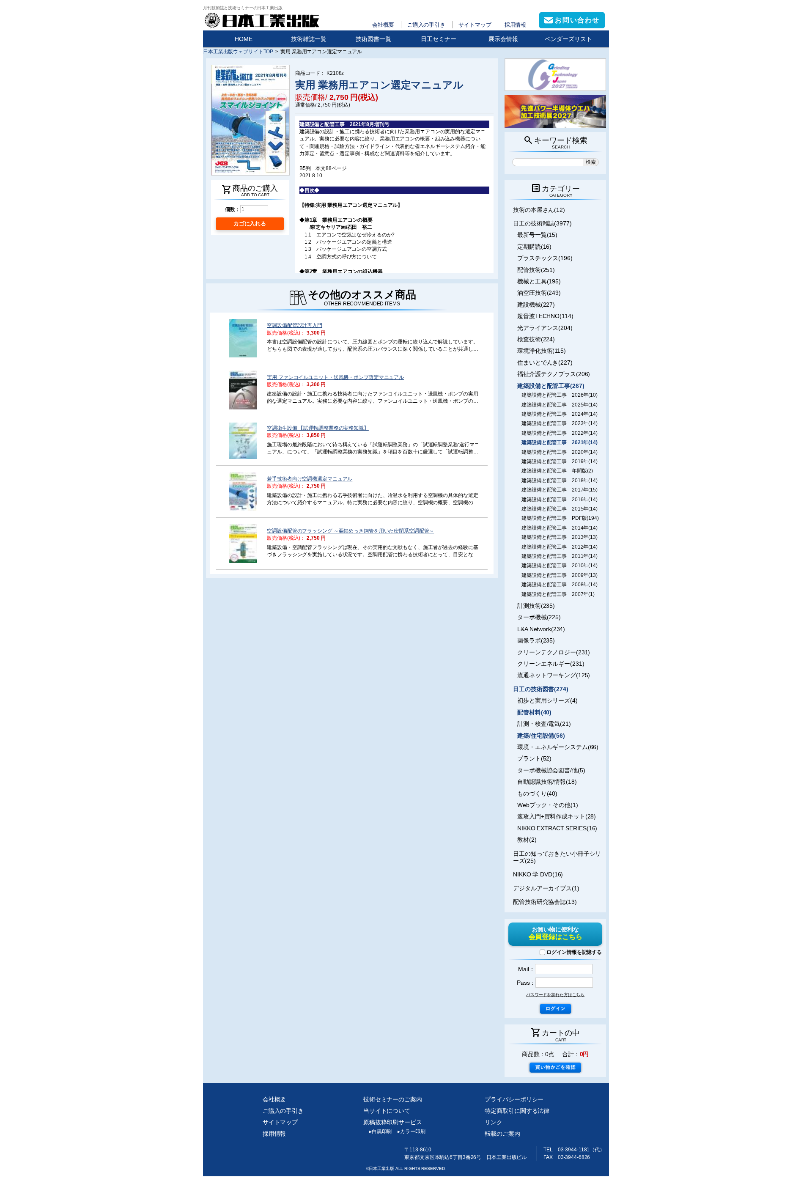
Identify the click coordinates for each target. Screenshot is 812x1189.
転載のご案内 (502, 1133)
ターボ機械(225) (539, 617)
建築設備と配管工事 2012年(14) (559, 547)
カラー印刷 (411, 1131)
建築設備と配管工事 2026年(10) (559, 395)
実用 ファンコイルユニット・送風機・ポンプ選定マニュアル (335, 377)
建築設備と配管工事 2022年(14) (559, 433)
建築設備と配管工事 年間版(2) (557, 471)
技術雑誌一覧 (308, 39)
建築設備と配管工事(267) (550, 385)
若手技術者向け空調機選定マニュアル (309, 478)
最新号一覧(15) (537, 234)
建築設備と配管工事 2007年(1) (558, 594)
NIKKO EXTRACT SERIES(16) (557, 828)
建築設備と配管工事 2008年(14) (559, 585)
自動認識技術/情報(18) (547, 781)
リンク (493, 1122)
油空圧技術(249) (539, 292)
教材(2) (526, 839)
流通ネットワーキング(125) (553, 675)
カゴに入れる (249, 223)
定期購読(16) (534, 246)
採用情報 (516, 25)
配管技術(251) (536, 269)
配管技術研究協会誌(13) (545, 901)
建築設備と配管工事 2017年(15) (559, 490)
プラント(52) (534, 758)
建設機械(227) (536, 304)
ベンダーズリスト (568, 39)
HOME (243, 39)
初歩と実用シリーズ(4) (547, 700)
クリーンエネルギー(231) (550, 663)
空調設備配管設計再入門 (294, 325)
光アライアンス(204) (545, 327)
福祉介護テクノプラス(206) (553, 374)
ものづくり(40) (537, 793)
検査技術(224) (536, 339)
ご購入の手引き (426, 25)
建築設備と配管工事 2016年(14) (559, 500)
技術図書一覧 (373, 39)
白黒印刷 (380, 1131)
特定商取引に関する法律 (517, 1110)
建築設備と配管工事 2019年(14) (559, 461)
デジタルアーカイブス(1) (546, 888)
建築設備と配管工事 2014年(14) (559, 528)
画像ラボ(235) (536, 640)
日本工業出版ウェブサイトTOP (238, 51)
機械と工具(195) (539, 281)
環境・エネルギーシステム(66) (557, 747)
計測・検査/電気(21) (544, 723)
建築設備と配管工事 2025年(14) (559, 405)
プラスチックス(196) (545, 258)
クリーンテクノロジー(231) (553, 652)
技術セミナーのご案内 (392, 1099)
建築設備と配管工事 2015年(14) (559, 509)
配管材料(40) (534, 712)
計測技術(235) (536, 605)
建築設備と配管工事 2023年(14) (559, 423)
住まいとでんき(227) (545, 362)
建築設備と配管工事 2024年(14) (559, 414)
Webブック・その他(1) (547, 805)
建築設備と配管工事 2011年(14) (559, 556)
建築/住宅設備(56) (541, 735)
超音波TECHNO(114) (545, 316)
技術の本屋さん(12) (539, 209)
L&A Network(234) (541, 629)
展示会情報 (503, 39)
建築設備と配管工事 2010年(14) (559, 565)
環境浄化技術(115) (541, 350)
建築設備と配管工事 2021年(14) (559, 442)
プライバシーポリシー (514, 1099)
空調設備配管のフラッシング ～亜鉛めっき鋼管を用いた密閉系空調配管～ (350, 530)
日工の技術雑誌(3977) (542, 223)
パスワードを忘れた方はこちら (555, 994)
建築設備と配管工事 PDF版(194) (560, 518)
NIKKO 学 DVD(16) (538, 874)
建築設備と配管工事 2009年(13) (559, 575)
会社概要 (383, 25)
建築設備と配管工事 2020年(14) (559, 452)
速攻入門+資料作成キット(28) (556, 816)
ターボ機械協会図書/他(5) (551, 770)
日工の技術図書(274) (540, 689)
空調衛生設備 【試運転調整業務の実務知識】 (318, 428)
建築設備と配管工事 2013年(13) (559, 537)
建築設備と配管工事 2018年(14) (559, 480)
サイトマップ (474, 25)
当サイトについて (386, 1110)
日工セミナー (438, 39)
